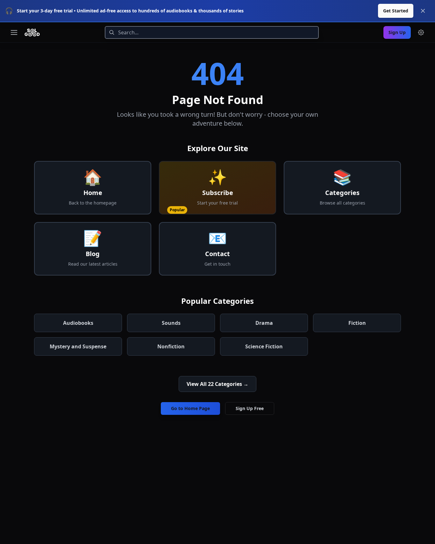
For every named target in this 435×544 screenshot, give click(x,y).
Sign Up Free (250, 408)
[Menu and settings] (421, 32)
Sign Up (397, 32)
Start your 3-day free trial (45, 11)
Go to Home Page (190, 408)
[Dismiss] (423, 11)
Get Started (395, 11)
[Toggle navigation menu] (14, 32)
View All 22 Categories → (217, 383)
